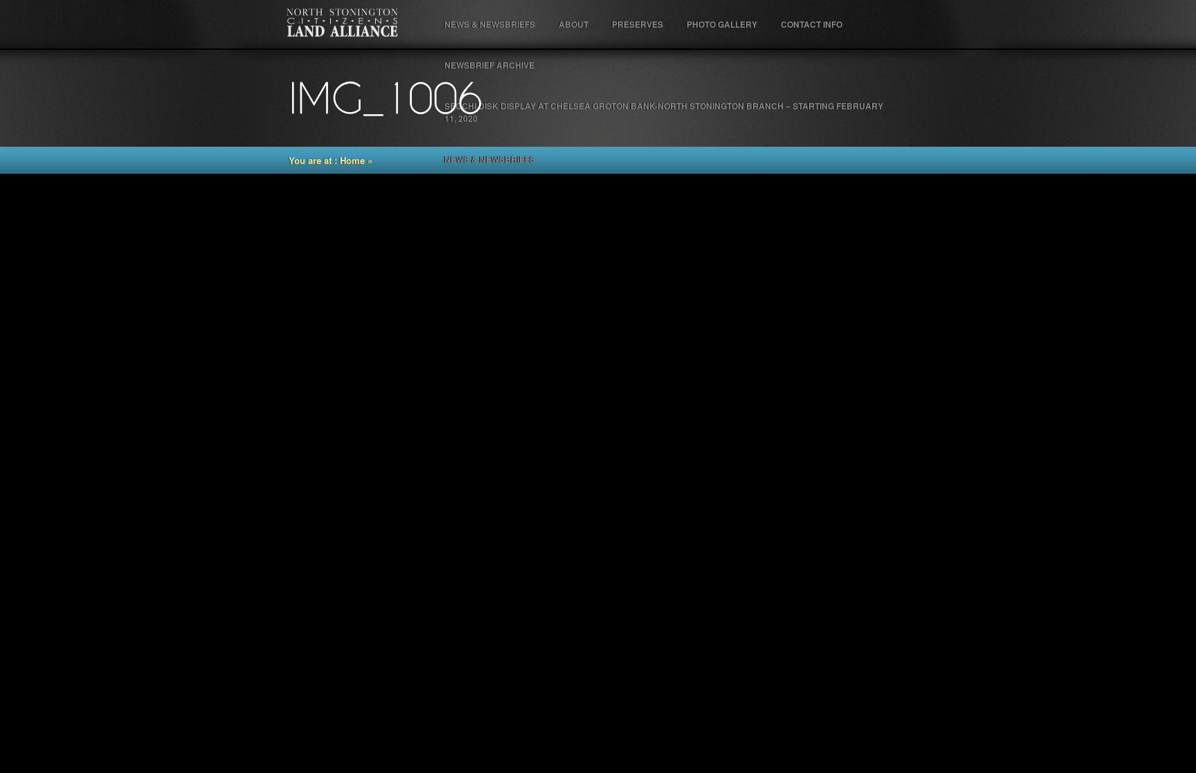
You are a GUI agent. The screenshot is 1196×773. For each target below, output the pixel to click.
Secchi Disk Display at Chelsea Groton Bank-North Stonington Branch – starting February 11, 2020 (663, 112)
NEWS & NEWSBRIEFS (489, 24)
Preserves (637, 24)
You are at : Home (327, 160)
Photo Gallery (722, 24)
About (573, 24)
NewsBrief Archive (489, 65)
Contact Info (811, 24)
